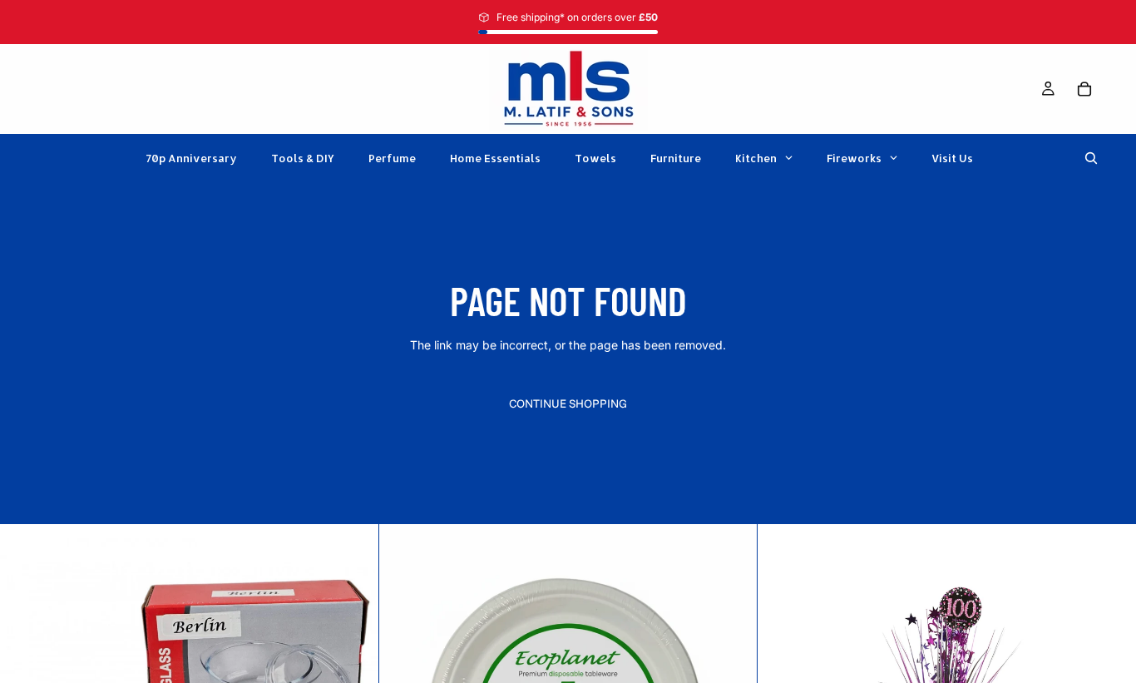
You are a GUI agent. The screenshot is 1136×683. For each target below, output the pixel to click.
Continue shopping (568, 403)
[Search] (1091, 158)
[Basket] (1084, 89)
